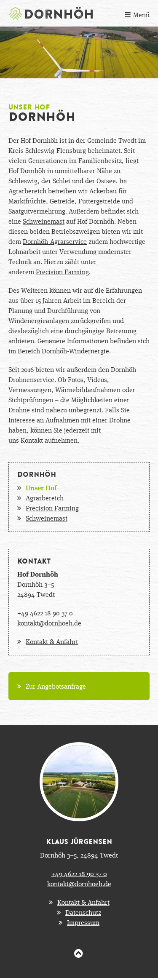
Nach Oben (79, 948)
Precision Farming (62, 271)
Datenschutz (83, 912)
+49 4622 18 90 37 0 (45, 613)
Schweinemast (43, 221)
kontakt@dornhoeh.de (49, 623)
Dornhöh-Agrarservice (55, 241)
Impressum (83, 922)
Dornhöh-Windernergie (75, 351)
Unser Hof (41, 488)
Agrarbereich (27, 191)
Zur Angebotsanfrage (56, 686)
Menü (141, 15)
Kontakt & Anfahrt (52, 641)
